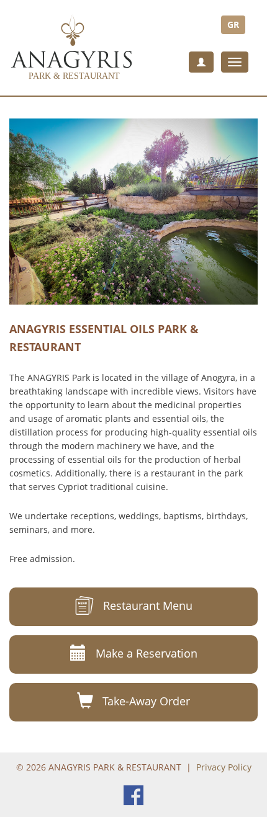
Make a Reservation (146, 653)
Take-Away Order (146, 701)
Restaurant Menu (147, 605)
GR (233, 24)
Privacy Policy (223, 767)
